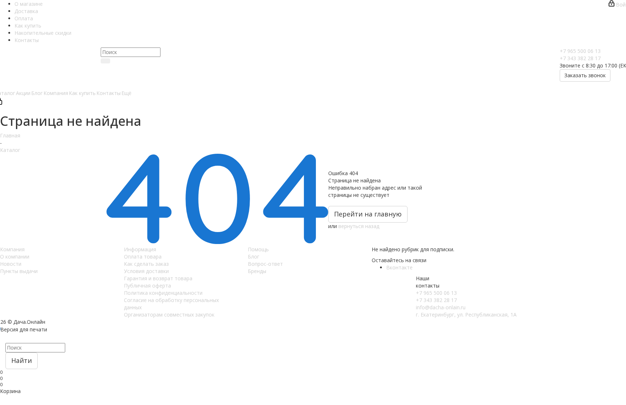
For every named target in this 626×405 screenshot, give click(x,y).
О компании (14, 256)
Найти (21, 360)
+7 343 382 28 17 (580, 58)
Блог (253, 256)
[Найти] (105, 60)
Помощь (258, 249)
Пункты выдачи (19, 271)
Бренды (257, 271)
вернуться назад (358, 226)
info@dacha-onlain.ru (441, 307)
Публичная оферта (147, 285)
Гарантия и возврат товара (158, 278)
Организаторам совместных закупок (169, 314)
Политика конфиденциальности (163, 292)
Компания (12, 249)
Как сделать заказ (146, 263)
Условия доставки (146, 271)
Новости (10, 263)
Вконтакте (399, 267)
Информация (140, 249)
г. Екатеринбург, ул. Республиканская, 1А (466, 314)
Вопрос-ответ (265, 263)
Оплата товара (143, 256)
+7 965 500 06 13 (580, 50)
